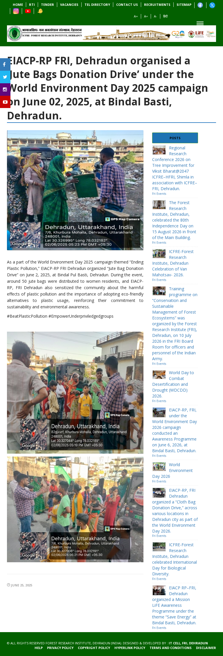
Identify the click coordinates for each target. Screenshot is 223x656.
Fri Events (159, 194)
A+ (136, 16)
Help (39, 648)
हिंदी (165, 16)
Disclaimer (206, 648)
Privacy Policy (60, 648)
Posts (175, 138)
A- (155, 16)
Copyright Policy (94, 648)
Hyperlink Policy (129, 648)
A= (146, 16)
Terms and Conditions (171, 648)
